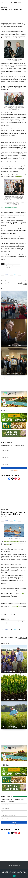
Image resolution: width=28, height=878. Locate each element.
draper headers (12, 263)
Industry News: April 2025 (14, 345)
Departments (4, 7)
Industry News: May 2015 (14, 317)
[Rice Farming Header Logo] (14, 2)
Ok (14, 876)
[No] (26, 873)
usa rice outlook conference (7, 267)
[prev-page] (2, 377)
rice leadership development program (9, 265)
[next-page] (4, 377)
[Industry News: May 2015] (14, 305)
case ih (6, 263)
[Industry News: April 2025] (14, 333)
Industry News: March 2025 (14, 373)
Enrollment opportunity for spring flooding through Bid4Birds (22, 283)
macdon (18, 263)
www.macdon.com (20, 176)
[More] (19, 16)
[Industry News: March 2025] (14, 361)
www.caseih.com (21, 174)
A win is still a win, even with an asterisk (7, 282)
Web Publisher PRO (16, 865)
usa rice (19, 265)
